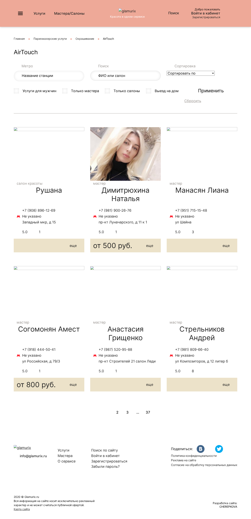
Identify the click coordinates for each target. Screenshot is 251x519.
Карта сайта (22, 509)
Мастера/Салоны (69, 13)
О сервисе (66, 461)
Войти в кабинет (205, 13)
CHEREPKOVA (228, 506)
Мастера (65, 456)
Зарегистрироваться (206, 17)
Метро (27, 66)
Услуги (39, 13)
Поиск (103, 66)
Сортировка (185, 66)
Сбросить (192, 101)
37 (148, 412)
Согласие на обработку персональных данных (204, 465)
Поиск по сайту (104, 450)
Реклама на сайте (183, 460)
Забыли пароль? (105, 466)
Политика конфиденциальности (194, 456)
